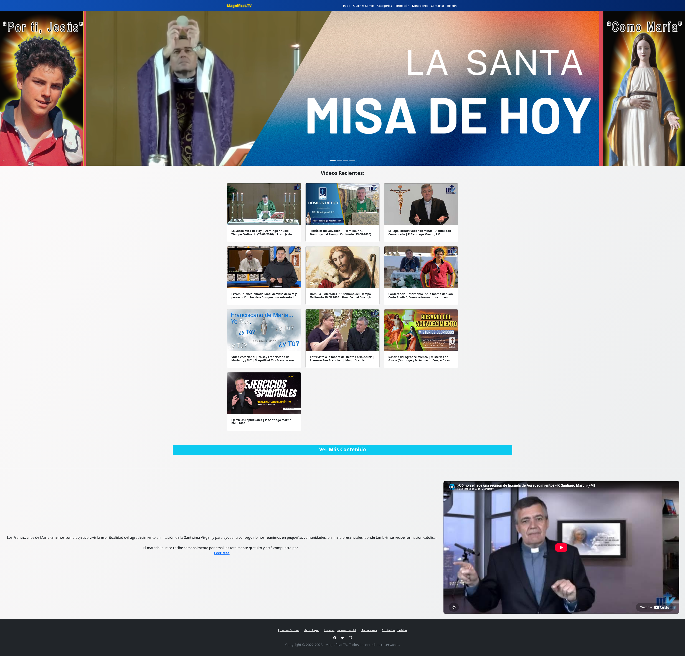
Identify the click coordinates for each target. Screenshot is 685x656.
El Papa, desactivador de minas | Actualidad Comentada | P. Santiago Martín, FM (419, 232)
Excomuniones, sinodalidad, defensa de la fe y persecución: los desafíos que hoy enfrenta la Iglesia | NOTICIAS (264, 297)
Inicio (346, 6)
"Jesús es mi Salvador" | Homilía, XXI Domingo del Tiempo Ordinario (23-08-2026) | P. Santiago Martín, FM (341, 234)
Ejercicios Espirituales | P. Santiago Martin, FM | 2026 (261, 421)
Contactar (437, 6)
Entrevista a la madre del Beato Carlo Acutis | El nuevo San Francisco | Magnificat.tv (342, 358)
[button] (124, 88)
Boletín (452, 6)
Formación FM (346, 630)
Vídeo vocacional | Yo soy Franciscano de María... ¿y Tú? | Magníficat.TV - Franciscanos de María (263, 360)
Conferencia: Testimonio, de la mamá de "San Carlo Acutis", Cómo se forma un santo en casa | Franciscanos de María (420, 297)
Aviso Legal (311, 630)
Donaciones (420, 6)
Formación (402, 6)
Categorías (384, 6)
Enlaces (329, 630)
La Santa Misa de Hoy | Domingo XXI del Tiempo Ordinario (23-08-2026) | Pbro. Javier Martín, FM (262, 234)
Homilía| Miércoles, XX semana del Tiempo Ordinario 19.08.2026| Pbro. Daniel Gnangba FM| (341, 297)
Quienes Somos (363, 6)
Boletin (402, 630)
